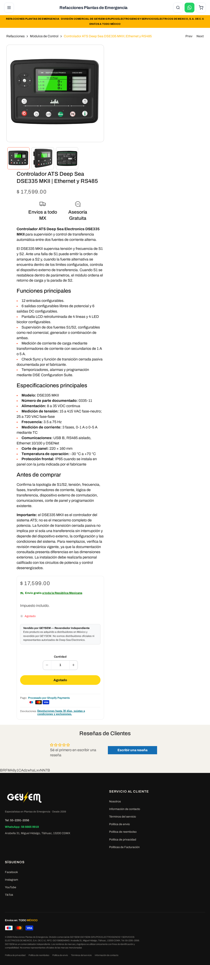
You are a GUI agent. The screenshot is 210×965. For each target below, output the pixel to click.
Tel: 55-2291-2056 (17, 820)
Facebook (11, 872)
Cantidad (60, 656)
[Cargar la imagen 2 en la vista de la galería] (43, 158)
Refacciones (15, 36)
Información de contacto (124, 809)
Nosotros (115, 801)
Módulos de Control (44, 36)
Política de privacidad (122, 839)
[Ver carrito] (201, 7)
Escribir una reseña (132, 750)
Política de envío (119, 824)
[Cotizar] (189, 7)
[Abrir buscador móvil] (178, 7)
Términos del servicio (122, 816)
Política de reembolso (123, 831)
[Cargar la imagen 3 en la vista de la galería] (67, 158)
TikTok (9, 894)
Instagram (11, 879)
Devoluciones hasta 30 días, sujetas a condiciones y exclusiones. (61, 712)
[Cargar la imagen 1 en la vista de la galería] (18, 158)
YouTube (10, 887)
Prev (188, 36)
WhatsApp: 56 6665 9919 (22, 826)
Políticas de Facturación (124, 847)
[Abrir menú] (9, 7)
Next (200, 36)
